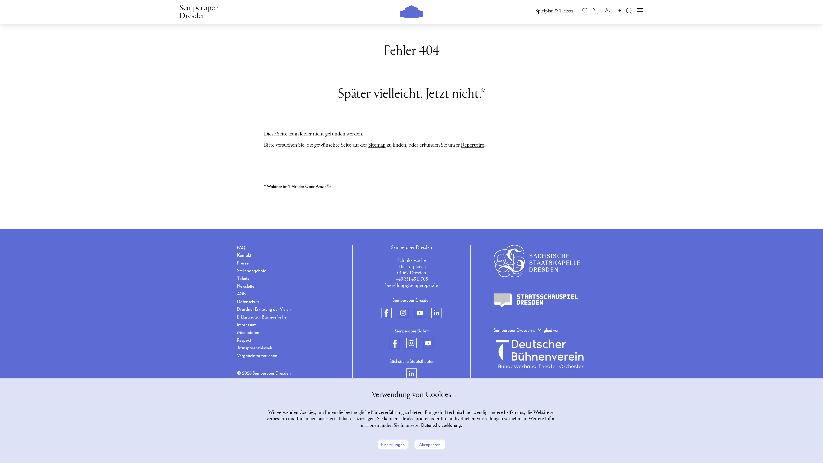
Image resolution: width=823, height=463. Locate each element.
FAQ (241, 247)
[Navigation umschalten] (640, 10)
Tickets (243, 278)
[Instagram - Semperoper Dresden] (403, 313)
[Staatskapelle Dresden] (537, 261)
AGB (241, 294)
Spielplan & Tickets (555, 11)
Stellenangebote (251, 270)
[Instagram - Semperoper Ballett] (411, 343)
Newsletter (246, 286)
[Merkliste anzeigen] (585, 11)
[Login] (607, 11)
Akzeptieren (430, 444)
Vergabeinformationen (257, 355)
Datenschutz (248, 301)
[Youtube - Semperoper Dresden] (420, 313)
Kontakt (244, 255)
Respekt (244, 340)
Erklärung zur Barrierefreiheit (263, 317)
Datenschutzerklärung (441, 425)
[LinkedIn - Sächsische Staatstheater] (411, 373)
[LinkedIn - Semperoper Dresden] (436, 313)
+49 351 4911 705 (411, 279)
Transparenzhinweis (255, 348)
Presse (243, 263)
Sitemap (377, 145)
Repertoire (472, 145)
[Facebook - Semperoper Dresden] (386, 313)
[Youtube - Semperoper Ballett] (428, 343)
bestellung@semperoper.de (411, 285)
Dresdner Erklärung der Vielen (264, 309)
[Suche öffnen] (629, 11)
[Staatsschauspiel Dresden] (536, 300)
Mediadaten (248, 332)
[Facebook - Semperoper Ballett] (395, 343)
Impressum (247, 324)
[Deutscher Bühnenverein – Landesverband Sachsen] (540, 354)
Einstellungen (393, 444)
